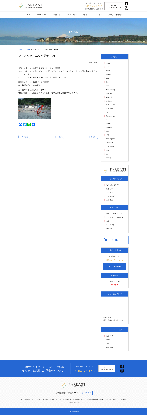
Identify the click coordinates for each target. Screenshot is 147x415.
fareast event (110, 116)
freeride (108, 123)
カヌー (108, 221)
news (108, 63)
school (108, 71)
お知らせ (109, 108)
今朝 (108, 67)
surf (107, 131)
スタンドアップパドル (114, 217)
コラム (108, 112)
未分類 (108, 158)
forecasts (109, 93)
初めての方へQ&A (104, 399)
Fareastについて (42, 15)
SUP (107, 86)
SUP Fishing (110, 90)
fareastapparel (110, 139)
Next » (93, 136)
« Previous (24, 136)
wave (108, 78)
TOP (20, 399)
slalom (108, 74)
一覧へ (60, 136)
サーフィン (110, 225)
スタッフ (85, 15)
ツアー (108, 135)
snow (108, 154)
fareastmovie (110, 120)
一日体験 (56, 15)
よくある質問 (111, 196)
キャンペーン (111, 105)
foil (107, 82)
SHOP (28, 15)
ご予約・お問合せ (114, 15)
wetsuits (109, 101)
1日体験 (109, 228)
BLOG (108, 340)
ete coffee (109, 142)
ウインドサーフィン (114, 213)
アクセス (98, 15)
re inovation (110, 146)
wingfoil (109, 97)
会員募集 (109, 200)
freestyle (109, 127)
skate (108, 150)
